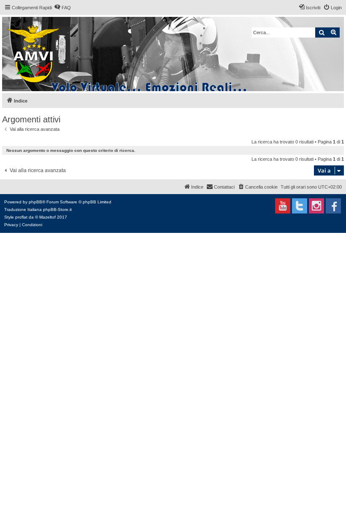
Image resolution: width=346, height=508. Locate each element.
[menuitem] (62, 8)
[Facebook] (333, 205)
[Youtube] (282, 205)
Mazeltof (47, 217)
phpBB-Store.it (57, 209)
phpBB (35, 202)
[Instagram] (316, 205)
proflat (21, 217)
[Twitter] (299, 205)
